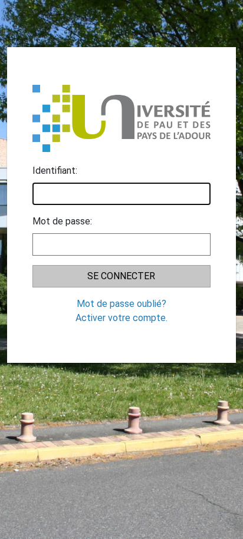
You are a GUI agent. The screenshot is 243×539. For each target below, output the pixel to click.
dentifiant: (54, 170)
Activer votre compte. (121, 317)
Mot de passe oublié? (121, 303)
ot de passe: (62, 221)
